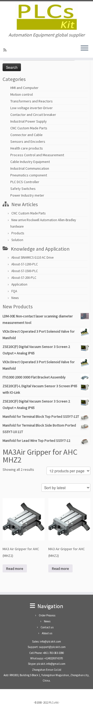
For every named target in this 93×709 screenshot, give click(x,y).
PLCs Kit (54, 702)
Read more (14, 568)
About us (47, 633)
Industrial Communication (29, 168)
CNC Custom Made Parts (28, 128)
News (15, 298)
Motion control (21, 94)
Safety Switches (23, 188)
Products (17, 233)
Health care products (26, 148)
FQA (14, 291)
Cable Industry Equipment (30, 161)
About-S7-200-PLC (23, 277)
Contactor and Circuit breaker (33, 114)
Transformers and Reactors (31, 101)
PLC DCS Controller (24, 182)
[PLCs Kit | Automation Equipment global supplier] (46, 17)
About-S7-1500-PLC (24, 271)
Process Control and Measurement (37, 155)
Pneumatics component (28, 175)
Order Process (47, 615)
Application (19, 284)
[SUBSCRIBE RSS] (5, 50)
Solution (17, 240)
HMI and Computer (24, 87)
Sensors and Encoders (27, 141)
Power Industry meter (27, 195)
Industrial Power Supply (28, 121)
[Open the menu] (84, 48)
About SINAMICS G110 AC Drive (32, 257)
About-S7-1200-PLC (24, 264)
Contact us (47, 627)
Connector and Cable (26, 134)
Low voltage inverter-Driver (31, 108)
